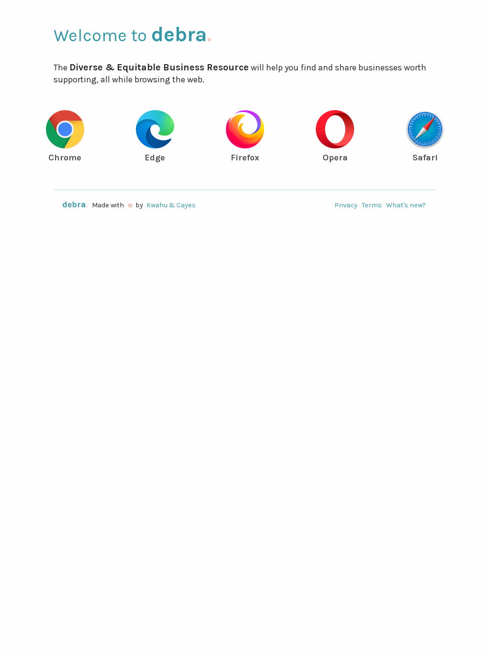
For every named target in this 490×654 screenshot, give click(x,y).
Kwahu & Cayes (171, 205)
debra (181, 34)
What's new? (406, 205)
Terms (372, 205)
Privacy (345, 205)
